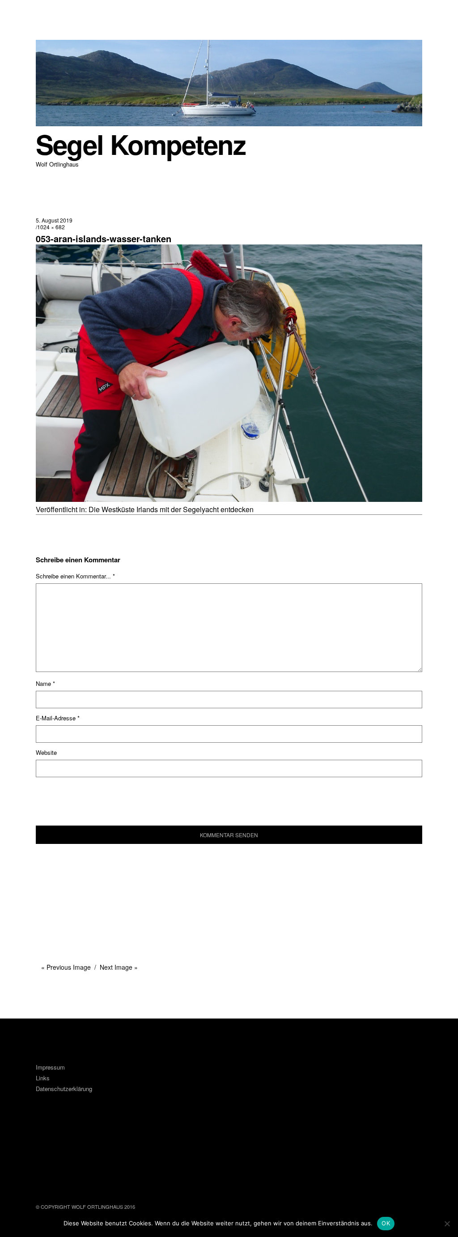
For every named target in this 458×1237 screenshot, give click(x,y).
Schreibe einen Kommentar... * (75, 576)
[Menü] (47, 13)
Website (46, 752)
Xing (95, 1147)
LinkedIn (71, 1147)
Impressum (50, 1067)
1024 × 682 (51, 227)
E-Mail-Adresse (58, 718)
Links (43, 1078)
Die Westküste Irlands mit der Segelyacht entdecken (171, 509)
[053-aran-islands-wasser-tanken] (229, 499)
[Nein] (446, 1223)
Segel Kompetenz (141, 143)
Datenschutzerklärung (64, 1088)
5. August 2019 (54, 220)
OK (386, 1223)
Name (45, 683)
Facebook (47, 1147)
